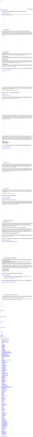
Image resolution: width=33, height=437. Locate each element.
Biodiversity (3, 344)
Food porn (3, 363)
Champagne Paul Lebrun (7, 352)
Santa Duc (4, 404)
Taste (3, 411)
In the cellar (3, 372)
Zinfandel (3, 434)
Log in (1, 436)
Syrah (3, 410)
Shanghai (3, 406)
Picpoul (3, 389)
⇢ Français (1, 334)
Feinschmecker (4, 361)
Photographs (4, 388)
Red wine (4, 398)
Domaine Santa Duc (8, 95)
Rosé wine (3, 401)
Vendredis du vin (4, 415)
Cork (2, 359)
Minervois (4, 380)
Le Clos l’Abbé (5, 375)
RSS (6, 436)
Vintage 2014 (4, 425)
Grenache (4, 367)
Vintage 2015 (4, 426)
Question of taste (4, 395)
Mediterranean (4, 378)
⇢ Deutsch (1, 335)
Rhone (3, 399)
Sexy (2, 405)
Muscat (3, 382)
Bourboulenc (3, 345)
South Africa (3, 408)
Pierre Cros (4, 390)
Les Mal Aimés (4, 376)
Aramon (3, 342)
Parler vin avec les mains (7, 386)
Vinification (3, 417)
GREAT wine (3, 366)
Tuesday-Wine (4, 413)
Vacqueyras (3, 414)
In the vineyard (5, 373)
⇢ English (1, 336)
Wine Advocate (4, 433)
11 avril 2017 (13, 278)
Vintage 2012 (4, 423)
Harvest (3, 371)
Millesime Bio (4, 379)
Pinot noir (3, 391)
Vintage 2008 (4, 419)
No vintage (4, 383)
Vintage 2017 (3, 428)
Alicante (3, 340)
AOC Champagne (5, 341)
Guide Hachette (4, 369)
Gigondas (4, 364)
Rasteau (3, 396)
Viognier (3, 430)
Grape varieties (4, 365)
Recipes (3, 397)
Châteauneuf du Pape (6, 356)
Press (3, 393)
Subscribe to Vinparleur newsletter (4, 338)
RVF (2, 402)
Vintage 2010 (4, 421)
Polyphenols (3, 392)
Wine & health (4, 432)
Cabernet (3, 347)
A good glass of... (5, 339)
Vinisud (3, 418)
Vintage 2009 (4, 420)
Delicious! (3, 360)
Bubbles (3, 346)
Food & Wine (4, 362)
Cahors (3, 348)
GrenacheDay (3, 368)
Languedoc (3, 374)
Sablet (3, 403)
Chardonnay (4, 353)
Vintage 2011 (4, 422)
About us (3, 436)
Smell (2, 407)
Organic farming (5, 385)
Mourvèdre (3, 381)
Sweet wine (3, 409)
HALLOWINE (4, 370)
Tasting (3, 412)
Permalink (3, 95)
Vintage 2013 (4, 424)
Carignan (4, 350)
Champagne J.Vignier (6, 351)
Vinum (3, 429)
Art (2, 343)
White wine (4, 431)
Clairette (3, 358)
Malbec (3, 377)
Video (3, 416)
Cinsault (3, 357)
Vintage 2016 (4, 427)
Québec (3, 394)
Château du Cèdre (5, 355)
